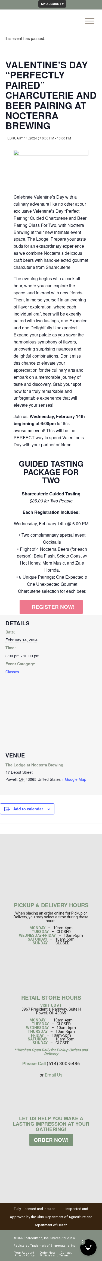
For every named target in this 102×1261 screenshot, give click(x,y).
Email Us (54, 1075)
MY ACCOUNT (51, 4)
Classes (12, 671)
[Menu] (86, 20)
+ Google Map (74, 779)
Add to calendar (28, 808)
